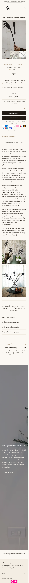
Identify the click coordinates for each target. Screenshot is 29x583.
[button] (3, 8)
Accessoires (10, 17)
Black (11, 96)
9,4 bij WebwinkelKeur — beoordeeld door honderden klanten (14, 1)
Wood (17, 96)
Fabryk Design (14, 565)
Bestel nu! (14, 117)
